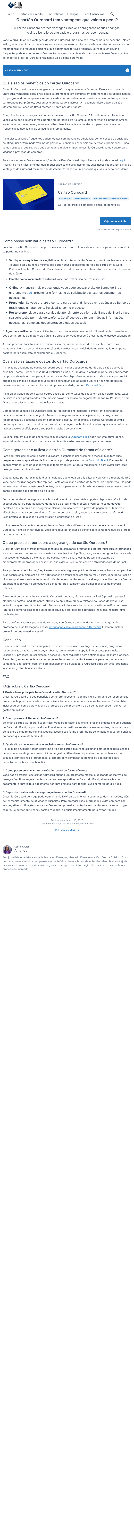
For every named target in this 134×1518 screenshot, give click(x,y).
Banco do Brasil (98, 460)
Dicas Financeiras (93, 14)
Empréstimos (55, 14)
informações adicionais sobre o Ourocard (75, 627)
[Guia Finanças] (15, 5)
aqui (122, 160)
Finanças (72, 14)
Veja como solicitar (115, 221)
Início (11, 14)
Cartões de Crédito (31, 14)
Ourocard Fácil (95, 385)
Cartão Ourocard (16, 70)
